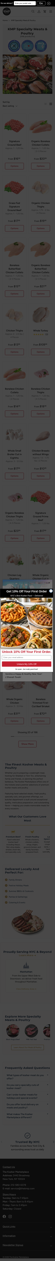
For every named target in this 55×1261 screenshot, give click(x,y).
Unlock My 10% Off (26, 664)
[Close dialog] (50, 590)
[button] (47, 3)
